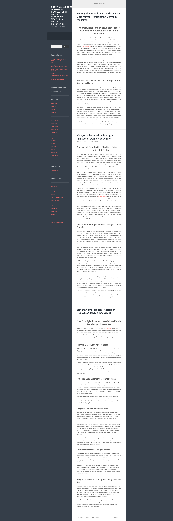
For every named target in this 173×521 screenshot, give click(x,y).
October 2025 (54, 132)
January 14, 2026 (81, 141)
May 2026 (53, 112)
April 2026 (53, 115)
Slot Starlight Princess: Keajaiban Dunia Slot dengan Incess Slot (96, 311)
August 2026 (54, 103)
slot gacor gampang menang (57, 197)
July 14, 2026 (80, 23)
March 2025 (54, 152)
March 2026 (54, 118)
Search (53, 44)
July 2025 (53, 140)
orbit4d (52, 217)
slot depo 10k (54, 208)
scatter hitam (54, 189)
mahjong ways (54, 186)
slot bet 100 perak (55, 200)
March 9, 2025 (80, 315)
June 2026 (53, 109)
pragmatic (53, 219)
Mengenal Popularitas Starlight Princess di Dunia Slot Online (95, 137)
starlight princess (102, 196)
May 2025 (53, 146)
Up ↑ (117, 517)
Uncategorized (54, 170)
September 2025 (55, 135)
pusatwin (53, 191)
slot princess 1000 (86, 46)
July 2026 (53, 106)
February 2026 (54, 120)
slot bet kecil (54, 205)
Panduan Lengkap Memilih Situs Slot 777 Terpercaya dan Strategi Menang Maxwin (59, 61)
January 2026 (54, 123)
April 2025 (53, 149)
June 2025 (53, 143)
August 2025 (54, 138)
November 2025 (54, 129)
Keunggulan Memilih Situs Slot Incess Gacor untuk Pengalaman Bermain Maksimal (98, 16)
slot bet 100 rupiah (55, 203)
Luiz (86, 23)
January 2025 (54, 158)
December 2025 (54, 126)
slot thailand (54, 211)
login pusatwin (54, 194)
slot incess (109, 328)
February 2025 (54, 155)
